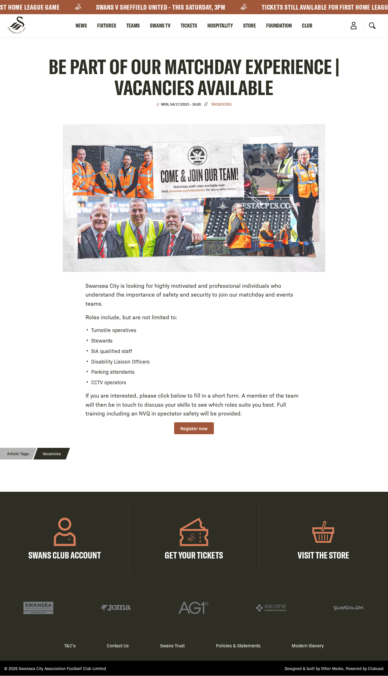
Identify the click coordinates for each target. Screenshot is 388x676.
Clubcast (376, 668)
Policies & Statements (238, 645)
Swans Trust (172, 645)
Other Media (332, 668)
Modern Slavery (308, 645)
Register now (194, 428)
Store (249, 25)
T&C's (70, 645)
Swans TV (160, 25)
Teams (133, 25)
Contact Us (118, 645)
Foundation (279, 25)
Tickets (189, 25)
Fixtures (106, 25)
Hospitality (220, 25)
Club (307, 25)
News (81, 25)
